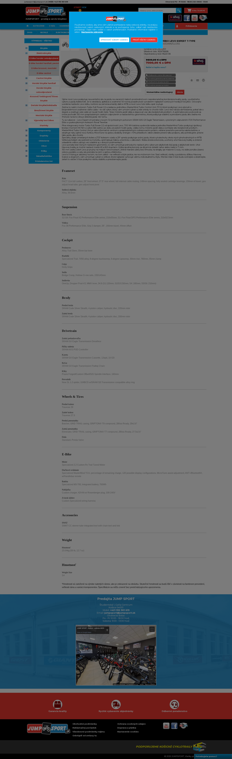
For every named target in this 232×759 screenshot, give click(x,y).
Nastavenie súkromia (92, 32)
